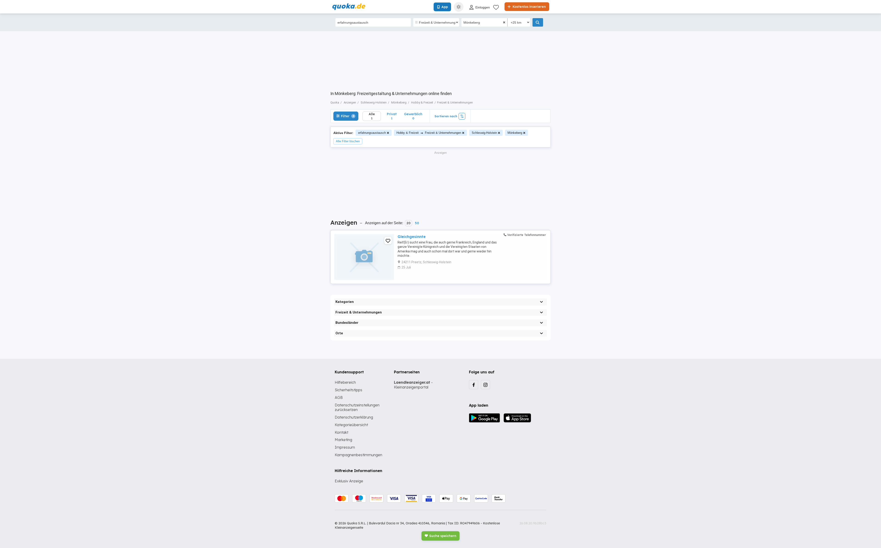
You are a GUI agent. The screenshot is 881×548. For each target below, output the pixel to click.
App (444, 7)
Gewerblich (413, 116)
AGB (339, 397)
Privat (392, 116)
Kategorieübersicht (351, 424)
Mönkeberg (514, 132)
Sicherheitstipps (348, 390)
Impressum (345, 447)
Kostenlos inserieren (529, 7)
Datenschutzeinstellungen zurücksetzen (357, 407)
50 (417, 223)
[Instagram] (485, 384)
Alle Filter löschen (348, 141)
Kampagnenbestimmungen (358, 455)
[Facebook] (473, 384)
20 (408, 223)
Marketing (343, 439)
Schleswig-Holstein (484, 132)
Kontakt (341, 432)
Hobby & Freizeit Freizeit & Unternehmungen (428, 132)
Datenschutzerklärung (354, 417)
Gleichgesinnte (412, 236)
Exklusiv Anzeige (349, 481)
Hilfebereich (345, 382)
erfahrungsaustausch (372, 132)
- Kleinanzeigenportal (413, 384)
